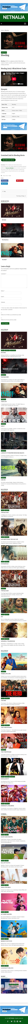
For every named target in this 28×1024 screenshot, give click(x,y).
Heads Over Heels (6, 887)
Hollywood (3, 52)
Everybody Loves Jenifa (7, 805)
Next (25, 986)
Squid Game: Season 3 (7, 837)
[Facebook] (8, 1021)
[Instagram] (15, 1021)
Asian (2, 510)
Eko (2, 616)
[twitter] (12, 1021)
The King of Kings (20, 196)
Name (2, 290)
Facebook (5, 180)
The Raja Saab (5, 512)
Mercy (3, 426)
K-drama (3, 814)
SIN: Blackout (5, 779)
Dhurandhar (4, 564)
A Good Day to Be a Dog (7, 968)
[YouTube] (20, 1021)
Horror (7, 175)
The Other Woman (6, 752)
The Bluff (4, 259)
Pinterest (20, 180)
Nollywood (4, 651)
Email (2, 296)
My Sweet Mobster (6, 914)
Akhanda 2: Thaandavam (8, 641)
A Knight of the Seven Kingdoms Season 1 (12, 453)
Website (3, 302)
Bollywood (4, 489)
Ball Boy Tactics (5, 863)
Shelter (3, 480)
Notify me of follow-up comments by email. (11, 314)
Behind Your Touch (6, 941)
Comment (3, 273)
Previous (2, 986)
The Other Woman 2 (6, 727)
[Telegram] (17, 1021)
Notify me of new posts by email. (8, 319)
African (2, 350)
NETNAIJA (11, 1018)
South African (12, 350)
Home (2, 30)
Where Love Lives (6, 673)
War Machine (5, 239)
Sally (5, 191)
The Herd (3, 700)
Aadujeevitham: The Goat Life (9, 539)
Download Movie (9, 160)
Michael (4, 220)
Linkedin (5, 183)
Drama (4, 175)
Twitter (13, 180)
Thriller (9, 175)
